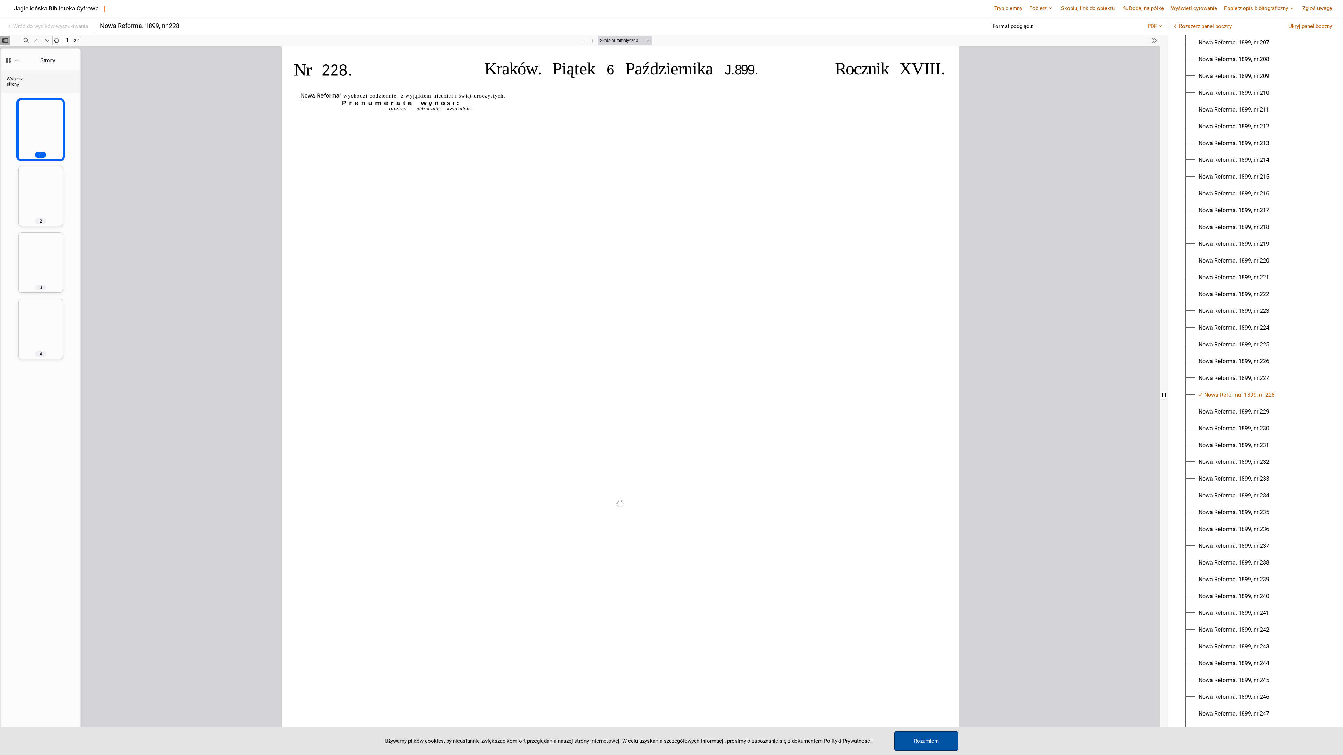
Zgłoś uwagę (1317, 8)
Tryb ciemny (1008, 8)
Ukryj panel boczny (1310, 26)
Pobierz (1038, 8)
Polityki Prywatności (848, 741)
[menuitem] (1234, 43)
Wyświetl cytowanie (1194, 8)
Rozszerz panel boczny (1205, 26)
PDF (1152, 26)
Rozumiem (926, 741)
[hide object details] (1164, 395)
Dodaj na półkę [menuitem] (1146, 8)
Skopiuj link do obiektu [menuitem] (1088, 8)
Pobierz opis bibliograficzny (1256, 8)
